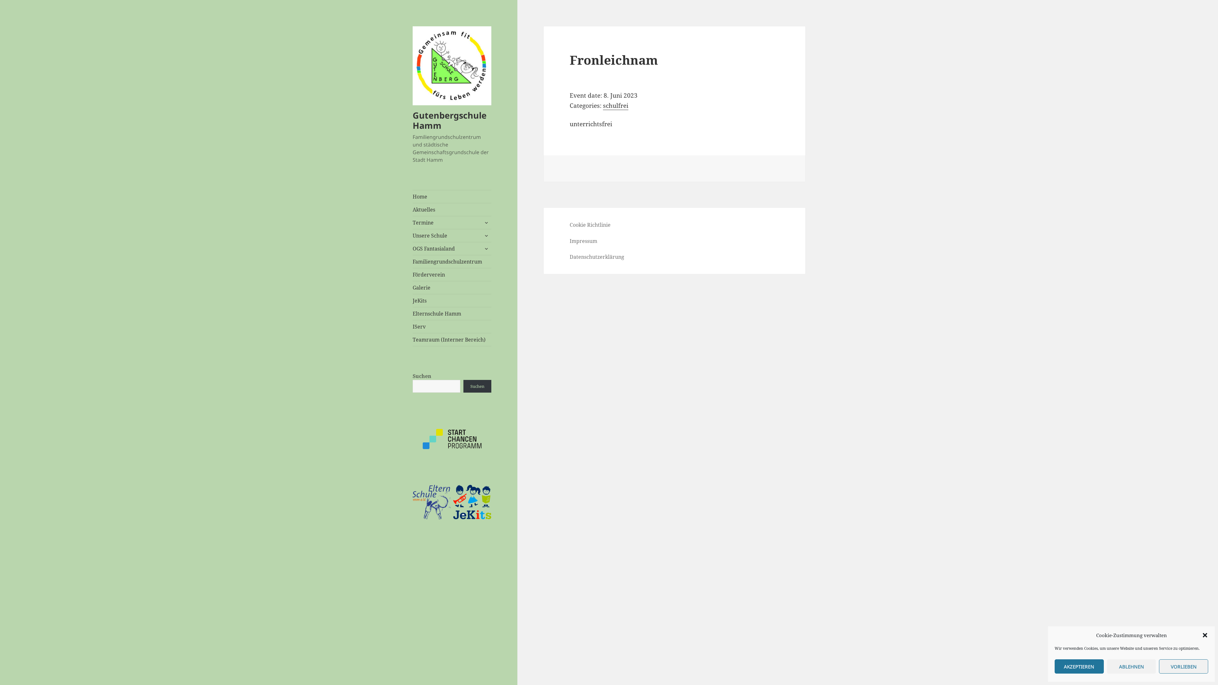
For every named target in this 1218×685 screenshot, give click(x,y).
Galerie (421, 287)
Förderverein (429, 274)
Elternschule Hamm (437, 313)
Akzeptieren (1079, 666)
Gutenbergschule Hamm (450, 120)
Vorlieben (1184, 666)
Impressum (583, 241)
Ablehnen (1131, 666)
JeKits (420, 300)
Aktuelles (424, 209)
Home (420, 196)
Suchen (422, 376)
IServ (419, 326)
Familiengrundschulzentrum (447, 261)
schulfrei (615, 105)
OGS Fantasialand (434, 248)
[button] (1205, 635)
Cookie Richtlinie (590, 224)
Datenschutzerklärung (597, 256)
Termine (423, 222)
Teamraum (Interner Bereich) (449, 339)
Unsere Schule (430, 235)
